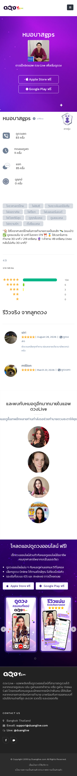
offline (40, 118)
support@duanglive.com (32, 725)
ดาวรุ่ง (67, 129)
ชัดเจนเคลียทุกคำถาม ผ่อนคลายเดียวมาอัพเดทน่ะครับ (45, 348)
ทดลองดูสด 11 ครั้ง (21, 151)
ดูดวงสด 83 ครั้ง (21, 136)
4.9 (5, 260)
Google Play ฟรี (39, 89)
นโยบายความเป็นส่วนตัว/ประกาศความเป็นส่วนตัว (38, 769)
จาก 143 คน (8, 268)
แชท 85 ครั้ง (20, 166)
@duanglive (21, 730)
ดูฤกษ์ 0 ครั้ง (18, 181)
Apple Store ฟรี (39, 79)
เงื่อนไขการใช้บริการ (38, 764)
